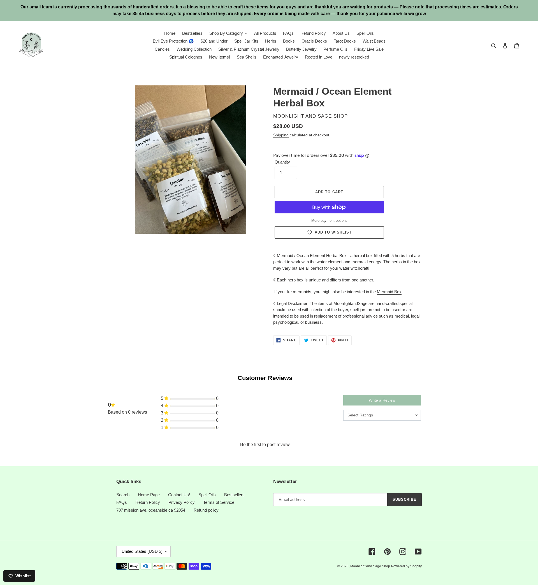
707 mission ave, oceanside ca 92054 (150, 510)
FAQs (121, 502)
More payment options (329, 220)
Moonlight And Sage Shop (370, 566)
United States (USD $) (142, 551)
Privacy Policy (181, 502)
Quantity (282, 162)
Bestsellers (234, 494)
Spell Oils (207, 494)
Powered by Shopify (406, 566)
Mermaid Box (389, 291)
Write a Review (382, 400)
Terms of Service (218, 502)
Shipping (281, 135)
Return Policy (147, 502)
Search (122, 494)
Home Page (149, 494)
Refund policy (206, 510)
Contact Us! (179, 494)
